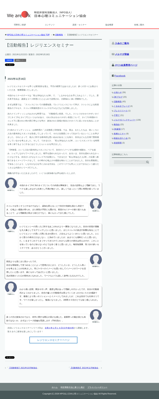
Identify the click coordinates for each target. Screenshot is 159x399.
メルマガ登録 (122, 54)
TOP (28, 35)
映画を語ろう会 (121, 138)
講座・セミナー (79, 25)
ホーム (55, 387)
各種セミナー (20, 60)
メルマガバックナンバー (125, 120)
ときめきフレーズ (122, 106)
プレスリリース (121, 111)
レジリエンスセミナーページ (53, 340)
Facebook (120, 75)
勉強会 (117, 124)
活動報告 (9, 60)
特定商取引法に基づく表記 (72, 387)
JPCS (126, 65)
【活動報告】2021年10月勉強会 (23, 368)
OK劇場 (117, 129)
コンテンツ (50, 25)
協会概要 (109, 25)
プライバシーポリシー (97, 387)
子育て (117, 115)
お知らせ (118, 92)
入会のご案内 (122, 43)
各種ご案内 (139, 25)
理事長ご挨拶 (20, 25)
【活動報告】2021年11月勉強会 (84, 368)
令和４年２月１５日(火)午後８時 (59, 328)
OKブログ (118, 97)
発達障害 (118, 143)
